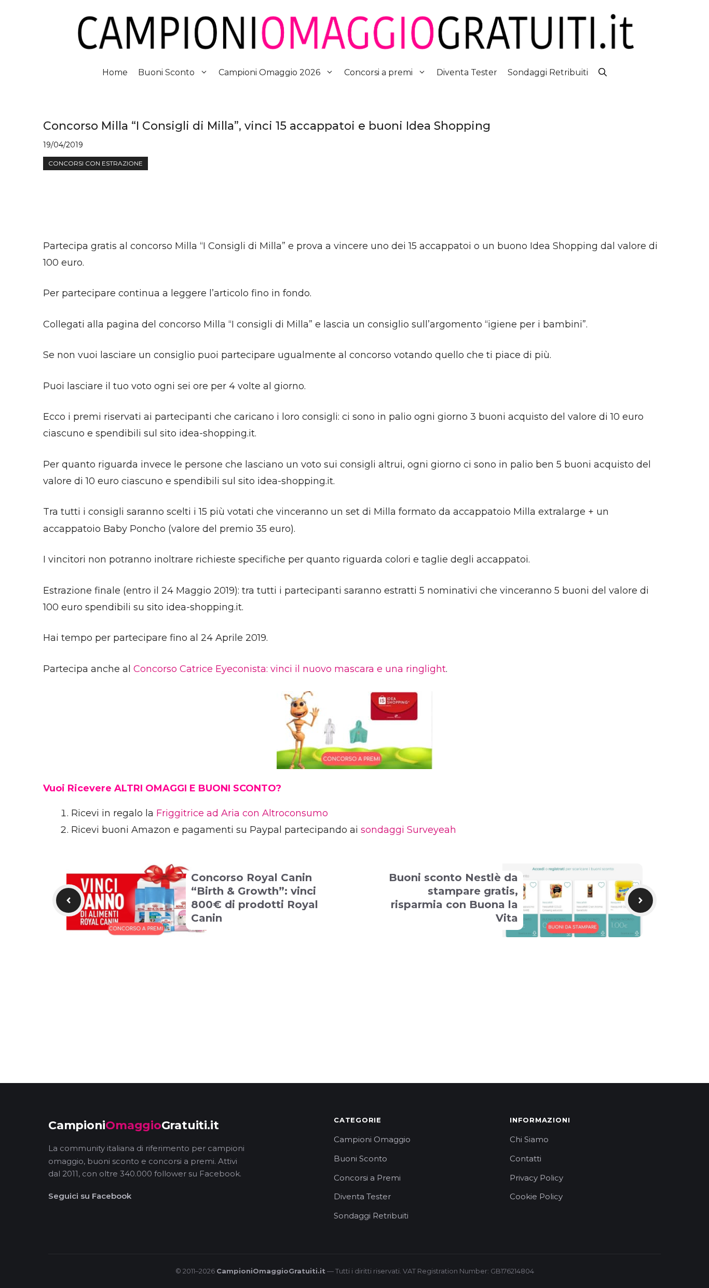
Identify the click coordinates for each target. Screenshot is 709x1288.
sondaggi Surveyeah (408, 829)
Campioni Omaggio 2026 (269, 72)
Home (115, 72)
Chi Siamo (529, 1139)
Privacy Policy (536, 1178)
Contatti (525, 1158)
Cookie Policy (536, 1196)
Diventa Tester (467, 72)
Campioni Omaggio (372, 1139)
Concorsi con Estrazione (95, 163)
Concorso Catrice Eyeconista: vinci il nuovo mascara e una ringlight (289, 669)
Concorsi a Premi (367, 1178)
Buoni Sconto (166, 72)
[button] (602, 72)
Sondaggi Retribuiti (548, 72)
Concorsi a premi (378, 72)
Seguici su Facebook (89, 1196)
